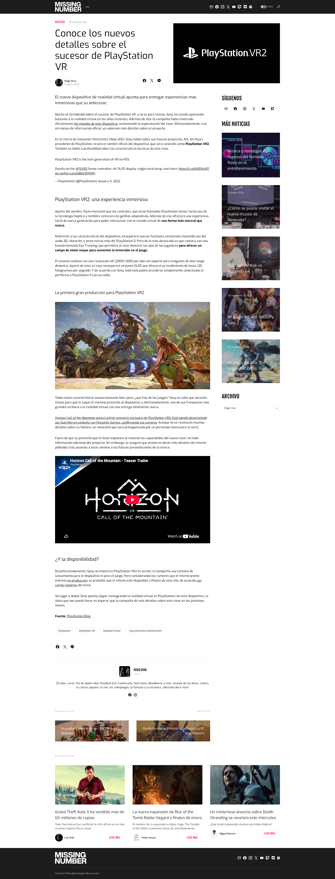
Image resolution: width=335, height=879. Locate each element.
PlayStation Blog (79, 616)
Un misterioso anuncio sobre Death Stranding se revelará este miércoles (243, 814)
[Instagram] (222, 7)
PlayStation (64, 630)
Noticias (60, 22)
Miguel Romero (227, 833)
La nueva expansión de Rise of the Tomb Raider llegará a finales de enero (167, 814)
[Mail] (211, 7)
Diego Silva (70, 80)
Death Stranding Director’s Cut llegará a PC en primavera (173, 730)
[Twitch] (239, 7)
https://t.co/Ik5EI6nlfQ (194, 169)
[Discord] (245, 7)
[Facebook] (217, 7)
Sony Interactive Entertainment (145, 630)
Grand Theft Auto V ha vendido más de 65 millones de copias (89, 814)
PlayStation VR (87, 630)
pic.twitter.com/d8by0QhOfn (75, 173)
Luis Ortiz (69, 837)
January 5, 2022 (109, 181)
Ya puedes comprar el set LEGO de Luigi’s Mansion (90, 730)
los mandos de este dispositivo (96, 124)
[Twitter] (228, 7)
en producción (77, 580)
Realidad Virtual (112, 630)
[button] (266, 7)
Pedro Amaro (149, 837)
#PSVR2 (81, 169)
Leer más (114, 837)
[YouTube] (234, 7)
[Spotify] (250, 7)
